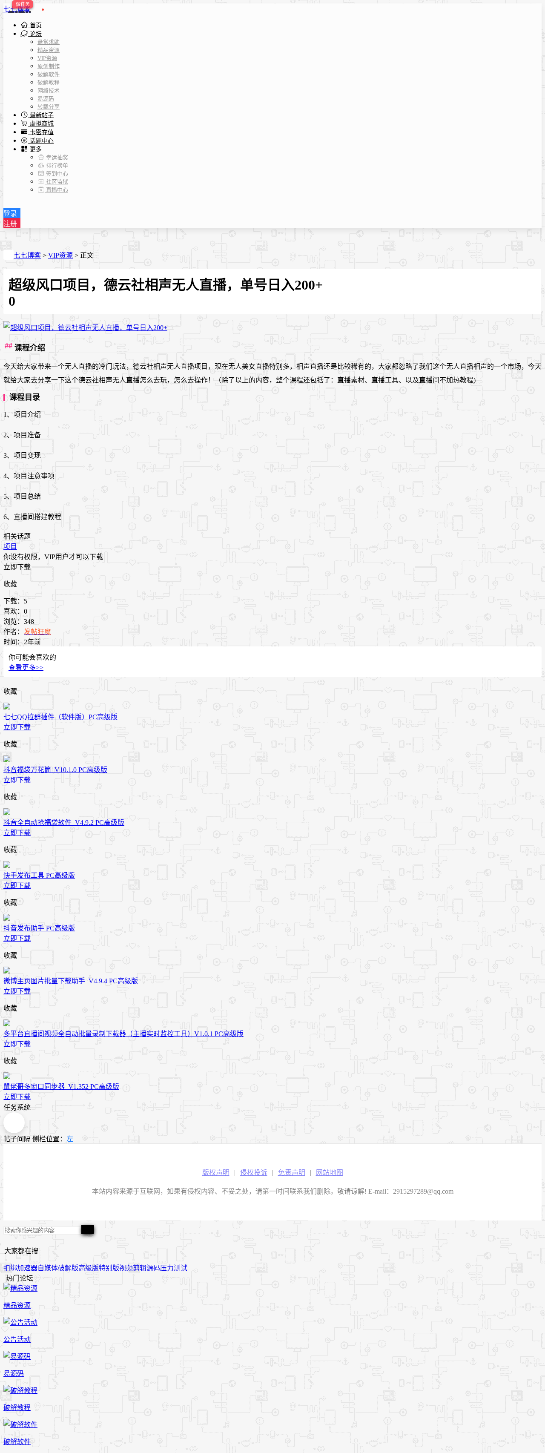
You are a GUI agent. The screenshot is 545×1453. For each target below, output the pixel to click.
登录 (10, 213)
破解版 (68, 1268)
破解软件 (48, 74)
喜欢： (13, 611)
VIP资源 (47, 58)
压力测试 (173, 1268)
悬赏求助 (48, 42)
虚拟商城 (41, 124)
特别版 (109, 1268)
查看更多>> (26, 667)
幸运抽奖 (56, 157)
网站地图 (329, 1172)
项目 (10, 546)
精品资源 (48, 50)
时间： (13, 642)
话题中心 (41, 141)
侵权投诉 (253, 1172)
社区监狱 (56, 181)
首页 (35, 25)
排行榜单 (56, 165)
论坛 (35, 34)
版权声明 (215, 1172)
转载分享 (48, 106)
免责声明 (291, 1172)
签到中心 (56, 173)
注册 (10, 223)
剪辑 (139, 1268)
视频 (126, 1268)
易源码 (45, 98)
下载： (13, 601)
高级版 (88, 1268)
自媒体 (47, 1268)
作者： (13, 631)
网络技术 (48, 90)
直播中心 (56, 190)
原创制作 (48, 66)
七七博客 (17, 9)
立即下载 (17, 567)
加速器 (27, 1268)
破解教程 (48, 82)
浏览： (13, 621)
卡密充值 (41, 132)
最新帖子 (41, 115)
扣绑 (10, 1268)
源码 (153, 1268)
